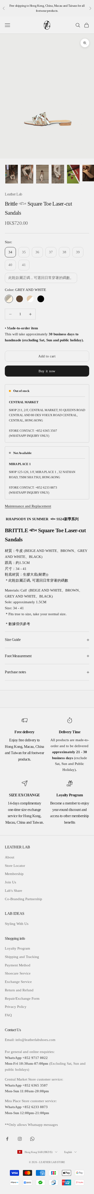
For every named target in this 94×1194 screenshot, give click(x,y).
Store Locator (15, 866)
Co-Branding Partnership (23, 899)
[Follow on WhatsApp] (32, 1138)
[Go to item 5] (73, 174)
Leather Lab (13, 194)
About (9, 857)
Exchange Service (18, 982)
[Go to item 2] (27, 174)
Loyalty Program (17, 948)
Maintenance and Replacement (28, 506)
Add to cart (47, 356)
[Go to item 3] (42, 174)
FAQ (8, 1015)
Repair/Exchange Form (22, 998)
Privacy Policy (16, 1007)
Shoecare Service (18, 973)
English (68, 1152)
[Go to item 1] (11, 174)
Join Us (10, 882)
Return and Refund (19, 990)
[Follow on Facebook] (7, 1138)
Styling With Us (16, 924)
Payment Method (17, 965)
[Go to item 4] (58, 174)
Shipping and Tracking (22, 957)
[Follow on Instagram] (19, 1138)
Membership (14, 874)
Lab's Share (13, 891)
